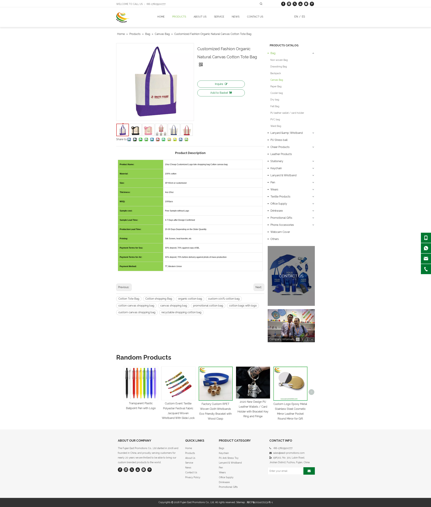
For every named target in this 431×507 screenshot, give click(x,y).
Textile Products (280, 196)
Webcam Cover (280, 232)
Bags (221, 448)
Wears (274, 189)
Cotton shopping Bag (158, 298)
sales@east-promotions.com (289, 453)
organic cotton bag (190, 298)
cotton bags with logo (243, 305)
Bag (272, 53)
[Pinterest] (312, 3)
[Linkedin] (289, 3)
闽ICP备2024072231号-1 (260, 502)
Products (190, 453)
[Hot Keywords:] (261, 4)
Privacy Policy (192, 477)
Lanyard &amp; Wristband (286, 132)
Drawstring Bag (278, 66)
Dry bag (274, 99)
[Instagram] (306, 3)
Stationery (276, 161)
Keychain (276, 168)
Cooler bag (276, 93)
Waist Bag (275, 126)
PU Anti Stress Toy (229, 458)
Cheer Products (280, 147)
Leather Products (281, 154)
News (188, 467)
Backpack (275, 73)
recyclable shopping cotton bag (181, 312)
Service (189, 462)
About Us (190, 458)
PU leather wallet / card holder (287, 113)
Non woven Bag (279, 60)
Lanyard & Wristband (283, 175)
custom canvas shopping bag (136, 312)
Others (274, 239)
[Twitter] (295, 3)
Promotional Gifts (281, 217)
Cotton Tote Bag (128, 298)
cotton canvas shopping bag (136, 305)
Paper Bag (275, 86)
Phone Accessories (282, 224)
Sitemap (240, 502)
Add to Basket (219, 92)
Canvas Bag (276, 80)
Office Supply (278, 203)
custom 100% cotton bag (224, 298)
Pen (272, 182)
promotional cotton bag (208, 305)
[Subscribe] (309, 471)
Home (188, 448)
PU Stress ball (279, 140)
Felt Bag (274, 106)
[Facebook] (283, 3)
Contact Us (191, 472)
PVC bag (275, 119)
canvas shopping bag (173, 305)
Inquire (219, 84)
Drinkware (276, 210)
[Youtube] (300, 3)
